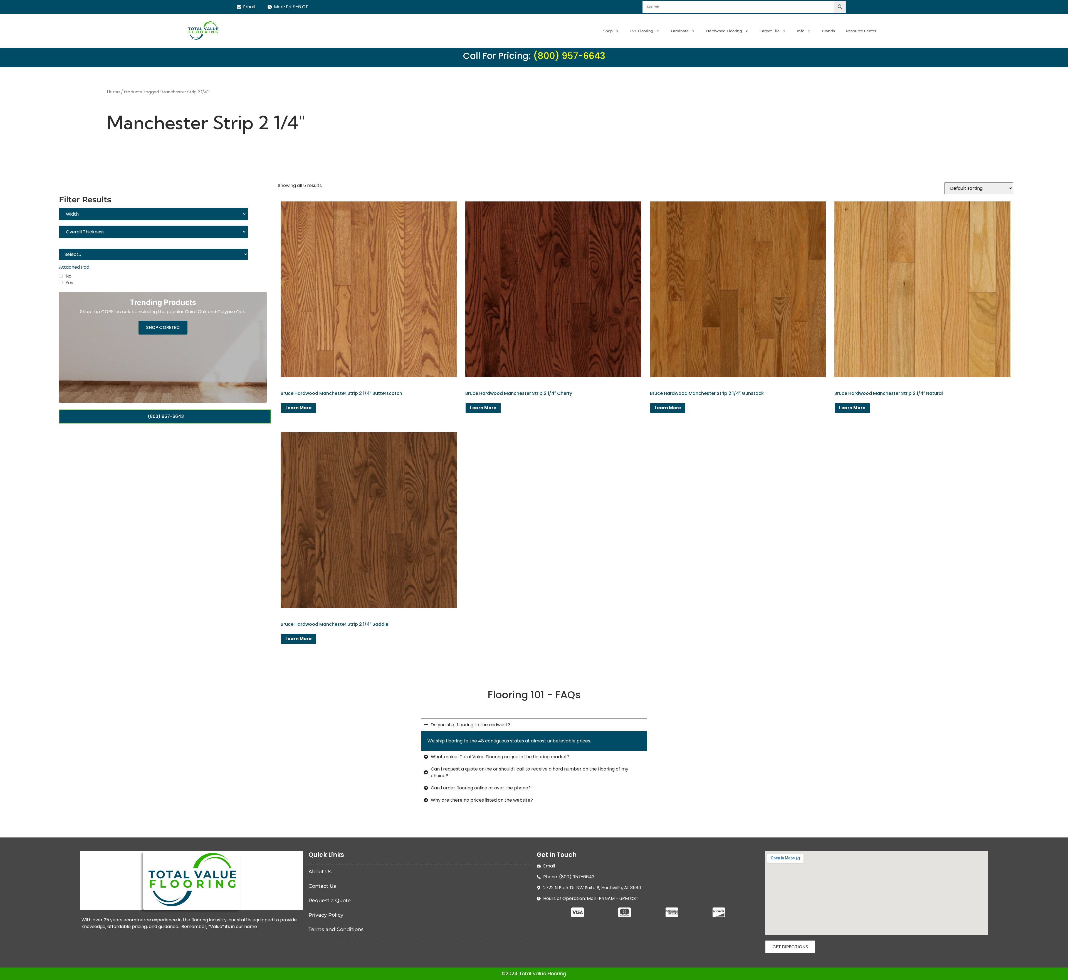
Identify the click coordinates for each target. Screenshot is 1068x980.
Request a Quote (329, 900)
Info (800, 31)
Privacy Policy (325, 915)
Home (113, 92)
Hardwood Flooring (724, 31)
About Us (320, 872)
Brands (828, 31)
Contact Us (322, 886)
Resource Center (861, 31)
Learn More (298, 408)
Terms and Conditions (336, 929)
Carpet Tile (770, 31)
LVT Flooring (641, 31)
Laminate (680, 31)
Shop (608, 31)
